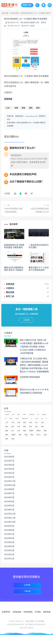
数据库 (31, 430)
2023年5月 (9, 542)
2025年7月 (9, 461)
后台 (42, 422)
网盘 (26, 435)
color (24, 414)
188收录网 (16, 612)
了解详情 (27, 591)
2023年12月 (9, 514)
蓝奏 (45, 435)
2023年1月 (9, 559)
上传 (6, 422)
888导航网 (28, 612)
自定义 (39, 435)
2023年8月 (9, 530)
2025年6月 (9, 465)
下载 (12, 422)
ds (38, 414)
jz (31, 418)
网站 (32, 435)
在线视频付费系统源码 (30, 377)
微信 (24, 426)
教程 (23, 108)
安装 (12, 426)
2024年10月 (9, 485)
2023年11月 (9, 518)
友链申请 (6, 612)
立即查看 (27, 585)
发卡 (36, 422)
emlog (44, 414)
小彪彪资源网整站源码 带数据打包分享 (39, 210)
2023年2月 (9, 555)
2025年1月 (9, 477)
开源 (18, 426)
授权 (30, 426)
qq (42, 418)
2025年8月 (9, 457)
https (17, 418)
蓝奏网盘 (8, 99)
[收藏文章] (15, 194)
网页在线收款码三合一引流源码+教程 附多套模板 (25, 19)
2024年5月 (9, 498)
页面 (12, 439)
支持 (18, 430)
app (18, 414)
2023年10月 (9, 522)
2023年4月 (9, 546)
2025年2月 (9, 473)
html (11, 418)
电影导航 (47, 612)
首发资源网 (14, 13)
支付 (12, 430)
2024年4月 (9, 502)
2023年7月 (9, 534)
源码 (30, 108)
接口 (36, 426)
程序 (20, 435)
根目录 (39, 430)
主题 (18, 422)
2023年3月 (9, 551)
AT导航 (38, 612)
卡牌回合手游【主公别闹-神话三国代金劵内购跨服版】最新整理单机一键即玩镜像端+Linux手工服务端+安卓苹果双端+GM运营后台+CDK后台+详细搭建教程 (34, 365)
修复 (24, 422)
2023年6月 (9, 538)
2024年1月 (9, 510)
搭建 (6, 430)
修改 (30, 422)
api (13, 414)
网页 (38, 108)
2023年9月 (9, 526)
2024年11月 (9, 481)
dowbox (31, 414)
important (25, 418)
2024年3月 (9, 506)
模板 (45, 430)
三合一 (8, 108)
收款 (16, 108)
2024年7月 (9, 493)
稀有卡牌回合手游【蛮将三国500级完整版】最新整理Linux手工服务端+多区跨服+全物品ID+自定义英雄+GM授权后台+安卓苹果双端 (34, 346)
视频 (6, 439)
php (36, 418)
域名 (6, 426)
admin (7, 414)
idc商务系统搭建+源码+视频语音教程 (13, 210)
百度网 (13, 435)
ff (5, 418)
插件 (42, 426)
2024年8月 (9, 489)
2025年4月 (9, 469)
